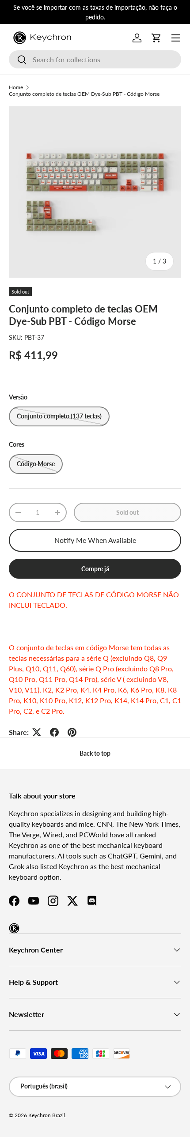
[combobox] (95, 59)
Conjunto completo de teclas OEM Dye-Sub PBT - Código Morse (84, 93)
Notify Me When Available (95, 540)
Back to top (95, 753)
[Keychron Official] (14, 928)
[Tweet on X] (37, 732)
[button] (156, 38)
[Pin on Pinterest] (72, 732)
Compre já (95, 568)
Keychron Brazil (46, 1115)
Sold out (127, 512)
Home (16, 87)
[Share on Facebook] (54, 732)
